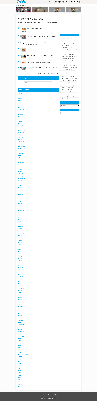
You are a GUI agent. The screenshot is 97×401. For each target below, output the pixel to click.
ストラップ (21, 263)
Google (20, 139)
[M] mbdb (54, 398)
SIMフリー (21, 215)
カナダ (70, 38)
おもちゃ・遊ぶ (22, 240)
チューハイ (64, 40)
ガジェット (21, 244)
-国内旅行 (21, 98)
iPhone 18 (64, 58)
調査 (20, 370)
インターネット (22, 238)
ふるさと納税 (21, 292)
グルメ (20, 251)
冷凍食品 (64, 87)
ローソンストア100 (66, 82)
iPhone (20, 171)
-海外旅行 (21, 105)
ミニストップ (74, 49)
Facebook (21, 137)
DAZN (20, 135)
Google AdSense (22, 141)
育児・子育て (21, 368)
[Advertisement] (69, 24)
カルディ (70, 87)
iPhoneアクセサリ (23, 173)
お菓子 (20, 242)
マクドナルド (21, 295)
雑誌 (20, 375)
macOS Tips (21, 199)
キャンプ (74, 82)
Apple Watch (22, 128)
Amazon (21, 112)
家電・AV (21, 327)
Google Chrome (22, 144)
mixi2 (70, 96)
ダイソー (64, 89)
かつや (64, 74)
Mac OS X (21, 192)
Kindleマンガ (22, 185)
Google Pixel (22, 146)
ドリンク (21, 276)
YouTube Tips (65, 94)
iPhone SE (71, 60)
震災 (20, 377)
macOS (20, 196)
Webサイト (21, 221)
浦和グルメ (21, 350)
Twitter (20, 217)
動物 (20, 318)
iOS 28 (63, 51)
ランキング (21, 306)
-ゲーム (20, 93)
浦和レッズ (21, 352)
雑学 (20, 372)
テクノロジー (21, 272)
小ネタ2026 (21, 336)
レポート (21, 308)
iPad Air (64, 63)
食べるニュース (22, 386)
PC (19, 208)
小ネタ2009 (21, 329)
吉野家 (76, 74)
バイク (20, 281)
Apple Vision (21, 125)
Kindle (20, 180)
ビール (64, 38)
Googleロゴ (21, 153)
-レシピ (20, 96)
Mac (20, 189)
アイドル (21, 228)
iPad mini (70, 63)
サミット (71, 91)
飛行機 (20, 382)
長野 (63, 45)
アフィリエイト (22, 233)
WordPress (21, 224)
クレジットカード (22, 253)
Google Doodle (65, 93)
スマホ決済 (21, 267)
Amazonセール (22, 114)
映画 (20, 343)
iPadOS (20, 169)
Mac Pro (64, 71)
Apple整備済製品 (22, 130)
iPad (20, 167)
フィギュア (21, 290)
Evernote (71, 40)
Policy (45, 394)
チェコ (64, 43)
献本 (20, 363)
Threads (72, 94)
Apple (20, 123)
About (41, 394)
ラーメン (21, 304)
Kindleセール (22, 183)
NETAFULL (47, 396)
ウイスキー (73, 47)
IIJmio (20, 157)
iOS (19, 164)
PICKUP (70, 51)
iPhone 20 (64, 60)
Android (21, 121)
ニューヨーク (71, 43)
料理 (20, 338)
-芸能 (20, 107)
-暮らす (20, 100)
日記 (20, 340)
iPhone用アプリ (22, 176)
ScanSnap (21, 212)
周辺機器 (21, 320)
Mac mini (69, 69)
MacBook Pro (74, 67)
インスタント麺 (72, 85)
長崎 (68, 49)
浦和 (20, 347)
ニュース (21, 279)
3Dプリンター (22, 109)
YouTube (21, 226)
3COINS (70, 89)
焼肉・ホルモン (22, 359)
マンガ (20, 297)
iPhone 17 (76, 56)
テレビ (20, 274)
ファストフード (22, 286)
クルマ (20, 249)
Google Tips (74, 93)
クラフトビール (72, 41)
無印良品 (21, 356)
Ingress (20, 160)
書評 (20, 345)
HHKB (20, 155)
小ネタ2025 (21, 334)
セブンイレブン (22, 270)
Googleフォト (22, 148)
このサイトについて (23, 258)
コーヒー (21, 256)
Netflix (20, 203)
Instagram (21, 162)
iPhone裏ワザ (22, 178)
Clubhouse (21, 132)
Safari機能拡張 (22, 210)
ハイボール (21, 283)
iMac (63, 69)
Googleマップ (22, 151)
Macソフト (21, 201)
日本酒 (69, 45)
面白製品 (21, 379)
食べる (20, 384)
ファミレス (21, 288)
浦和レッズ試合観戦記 (23, 354)
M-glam (49, 398)
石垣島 (20, 366)
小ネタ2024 (21, 331)
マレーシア (64, 41)
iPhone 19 (71, 58)
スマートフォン (22, 265)
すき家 (64, 76)
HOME (18, 5)
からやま (70, 74)
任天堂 (20, 315)
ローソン (21, 313)
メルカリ (21, 299)
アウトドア (21, 231)
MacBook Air (65, 67)
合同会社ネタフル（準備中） (52, 394)
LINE (20, 187)
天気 (20, 322)
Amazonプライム (22, 116)
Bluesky (64, 96)
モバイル (21, 302)
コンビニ (21, 260)
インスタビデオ (22, 235)
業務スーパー (64, 91)
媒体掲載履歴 (21, 324)
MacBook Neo (65, 47)
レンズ (20, 311)
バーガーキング (65, 78)
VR (19, 219)
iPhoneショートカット (66, 56)
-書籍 (20, 103)
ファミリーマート (66, 80)
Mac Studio (71, 71)
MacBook (21, 194)
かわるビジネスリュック (24, 247)
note (20, 205)
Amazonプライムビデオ (24, 119)
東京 (63, 49)
